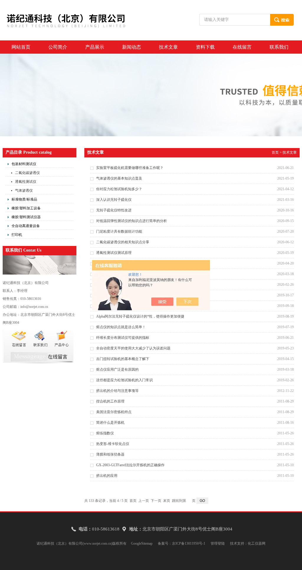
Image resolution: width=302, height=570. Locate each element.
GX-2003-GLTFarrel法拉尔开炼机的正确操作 (130, 465)
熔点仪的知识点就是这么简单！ (121, 327)
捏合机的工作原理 (110, 401)
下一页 (156, 501)
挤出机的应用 (106, 476)
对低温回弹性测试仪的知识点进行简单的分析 (131, 221)
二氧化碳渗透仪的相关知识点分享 (122, 242)
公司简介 (57, 47)
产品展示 (94, 47)
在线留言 (242, 47)
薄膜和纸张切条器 (110, 454)
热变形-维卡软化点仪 (112, 444)
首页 (275, 152)
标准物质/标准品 (24, 199)
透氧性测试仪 (25, 182)
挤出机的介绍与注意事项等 (117, 391)
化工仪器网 (256, 543)
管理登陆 (218, 543)
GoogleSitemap (141, 543)
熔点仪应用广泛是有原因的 (117, 369)
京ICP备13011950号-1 (188, 543)
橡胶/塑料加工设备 (26, 208)
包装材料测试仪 (24, 164)
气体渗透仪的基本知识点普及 (119, 178)
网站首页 (21, 47)
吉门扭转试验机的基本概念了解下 (122, 359)
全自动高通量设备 (26, 226)
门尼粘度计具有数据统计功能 (119, 231)
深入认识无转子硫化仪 (114, 200)
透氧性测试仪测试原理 (114, 253)
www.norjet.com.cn (97, 543)
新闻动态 (131, 47)
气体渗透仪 (24, 190)
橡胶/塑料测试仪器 (26, 217)
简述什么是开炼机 (110, 422)
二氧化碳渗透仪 (27, 173)
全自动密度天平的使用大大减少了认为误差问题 (133, 348)
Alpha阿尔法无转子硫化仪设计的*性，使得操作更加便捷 (140, 316)
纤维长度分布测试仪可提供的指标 (122, 338)
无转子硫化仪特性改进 (114, 210)
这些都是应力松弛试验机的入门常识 (124, 380)
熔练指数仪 (105, 433)
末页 (166, 501)
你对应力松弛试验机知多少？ (119, 189)
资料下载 (205, 47)
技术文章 (168, 47)
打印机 (17, 235)
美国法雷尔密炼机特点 (114, 412)
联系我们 (279, 47)
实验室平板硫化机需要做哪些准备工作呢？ (129, 168)
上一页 (143, 501)
